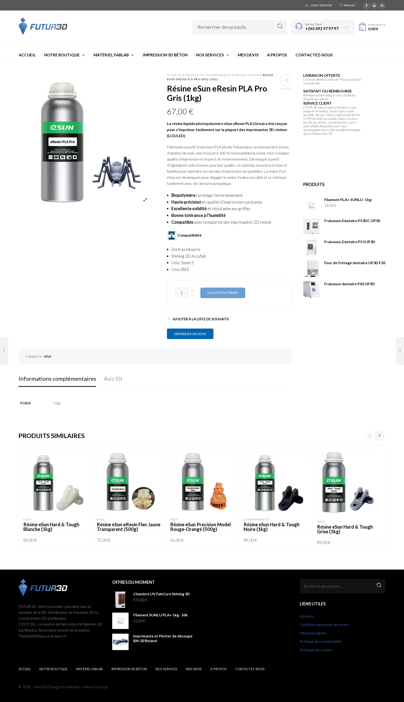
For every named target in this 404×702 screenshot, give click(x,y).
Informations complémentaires (57, 378)
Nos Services (166, 669)
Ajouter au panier (222, 293)
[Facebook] (366, 4)
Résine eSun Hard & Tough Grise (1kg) (345, 529)
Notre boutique (53, 669)
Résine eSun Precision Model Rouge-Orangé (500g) (200, 527)
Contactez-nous (250, 669)
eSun (47, 356)
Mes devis (194, 669)
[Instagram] (382, 4)
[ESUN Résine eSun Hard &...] (400, 351)
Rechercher (280, 26)
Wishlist (349, 5)
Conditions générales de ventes (324, 624)
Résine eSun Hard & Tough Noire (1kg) (271, 527)
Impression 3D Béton (129, 669)
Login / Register (321, 5)
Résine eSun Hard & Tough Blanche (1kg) (51, 527)
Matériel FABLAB (89, 669)
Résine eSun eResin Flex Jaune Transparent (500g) (128, 527)
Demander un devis (190, 334)
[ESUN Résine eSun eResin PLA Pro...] (4, 351)
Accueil (24, 669)
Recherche (379, 585)
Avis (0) (113, 378)
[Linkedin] (374, 4)
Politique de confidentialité (321, 641)
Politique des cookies (316, 650)
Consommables (256, 519)
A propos (307, 616)
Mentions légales (313, 633)
